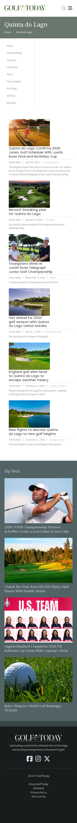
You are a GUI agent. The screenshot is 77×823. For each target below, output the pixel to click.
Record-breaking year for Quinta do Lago (27, 211)
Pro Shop (12, 88)
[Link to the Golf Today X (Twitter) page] (47, 759)
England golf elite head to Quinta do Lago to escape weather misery (29, 375)
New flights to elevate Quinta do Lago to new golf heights (33, 431)
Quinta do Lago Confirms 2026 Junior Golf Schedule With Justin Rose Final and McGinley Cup (36, 152)
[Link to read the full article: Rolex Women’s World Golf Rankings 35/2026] (38, 679)
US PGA (11, 95)
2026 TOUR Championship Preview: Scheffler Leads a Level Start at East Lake (36, 529)
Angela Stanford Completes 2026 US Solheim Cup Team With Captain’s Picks (36, 648)
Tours (10, 74)
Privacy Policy (39, 792)
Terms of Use (38, 796)
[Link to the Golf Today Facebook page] (30, 759)
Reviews (11, 103)
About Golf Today (38, 784)
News (10, 46)
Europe (48, 162)
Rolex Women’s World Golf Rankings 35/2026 (32, 708)
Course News (14, 81)
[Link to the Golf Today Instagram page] (38, 759)
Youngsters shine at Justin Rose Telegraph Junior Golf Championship (31, 267)
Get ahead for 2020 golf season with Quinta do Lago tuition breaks (29, 321)
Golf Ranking (14, 53)
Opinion (11, 60)
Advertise (38, 788)
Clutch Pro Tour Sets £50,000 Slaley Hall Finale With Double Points (36, 589)
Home (7, 32)
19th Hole (12, 67)
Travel (57, 331)
